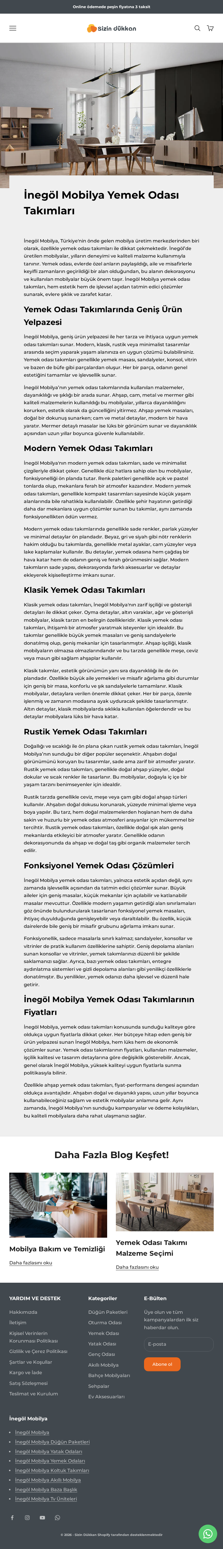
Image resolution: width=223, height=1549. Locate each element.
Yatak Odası (102, 1344)
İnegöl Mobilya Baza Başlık (46, 1489)
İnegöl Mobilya (32, 1432)
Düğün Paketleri (107, 1312)
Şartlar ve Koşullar (30, 1362)
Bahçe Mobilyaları (109, 1375)
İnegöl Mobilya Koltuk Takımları (52, 1470)
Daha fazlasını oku (30, 1263)
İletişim (17, 1322)
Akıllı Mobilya (103, 1365)
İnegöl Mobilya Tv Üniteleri (46, 1499)
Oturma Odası (105, 1322)
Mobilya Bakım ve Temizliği (57, 1249)
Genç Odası (101, 1354)
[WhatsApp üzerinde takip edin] (57, 1518)
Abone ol (162, 1364)
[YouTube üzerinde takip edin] (42, 1518)
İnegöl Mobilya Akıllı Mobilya (48, 1480)
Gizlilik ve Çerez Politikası (38, 1351)
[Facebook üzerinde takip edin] (12, 1518)
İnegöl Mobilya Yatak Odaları (48, 1451)
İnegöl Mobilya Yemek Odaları (50, 1461)
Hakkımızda (23, 1312)
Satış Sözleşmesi (28, 1383)
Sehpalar (98, 1386)
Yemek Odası (103, 1333)
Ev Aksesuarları (106, 1396)
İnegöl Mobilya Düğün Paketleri (52, 1442)
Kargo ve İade (25, 1372)
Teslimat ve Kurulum (33, 1394)
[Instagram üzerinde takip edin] (27, 1518)
